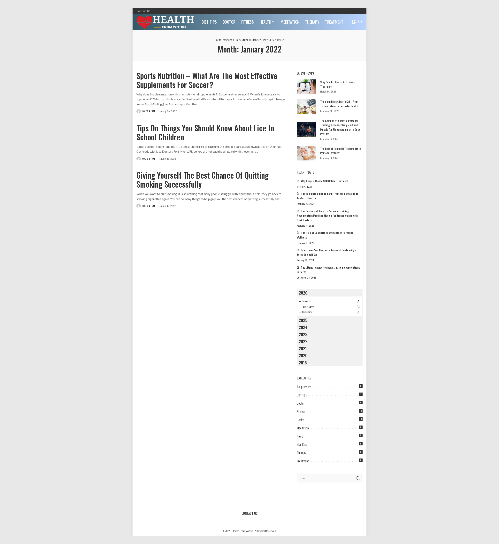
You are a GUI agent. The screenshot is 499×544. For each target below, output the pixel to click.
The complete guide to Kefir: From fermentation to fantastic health (339, 103)
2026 (303, 293)
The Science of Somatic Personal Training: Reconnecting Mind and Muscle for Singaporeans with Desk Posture (340, 127)
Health (300, 420)
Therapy (301, 452)
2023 (303, 334)
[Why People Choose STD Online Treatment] (306, 86)
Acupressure (304, 387)
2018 (303, 363)
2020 (303, 355)
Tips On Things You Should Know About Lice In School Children (205, 132)
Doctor (300, 403)
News (300, 436)
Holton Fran (149, 111)
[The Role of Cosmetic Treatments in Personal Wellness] (306, 153)
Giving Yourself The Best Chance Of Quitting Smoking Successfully (202, 179)
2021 (303, 348)
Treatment (303, 461)
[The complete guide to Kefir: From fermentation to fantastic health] (306, 106)
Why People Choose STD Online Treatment (324, 181)
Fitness (301, 411)
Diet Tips (302, 395)
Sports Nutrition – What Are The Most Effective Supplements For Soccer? (206, 80)
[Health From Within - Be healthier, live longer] (166, 22)
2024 (303, 327)
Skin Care (302, 444)
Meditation (303, 428)
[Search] (360, 22)
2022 (303, 341)
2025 (303, 320)
